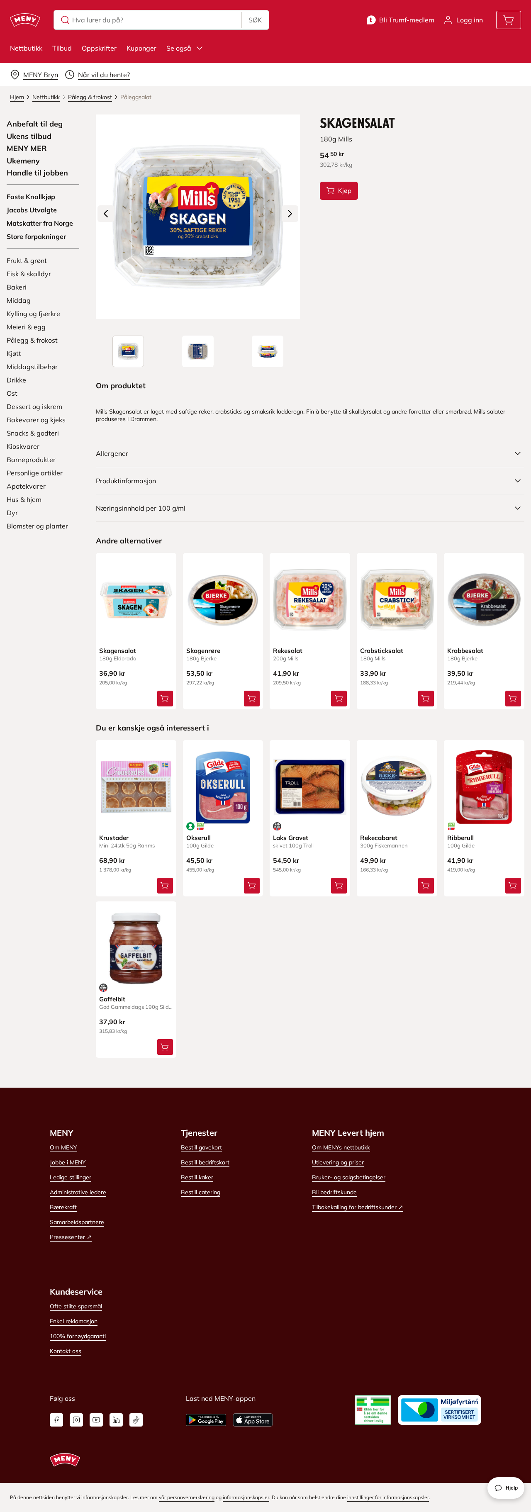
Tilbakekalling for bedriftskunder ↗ (357, 1207)
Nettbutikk (26, 48)
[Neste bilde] (290, 213)
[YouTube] (96, 1420)
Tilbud (62, 48)
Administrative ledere (78, 1192)
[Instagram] (76, 1420)
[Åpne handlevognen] (508, 20)
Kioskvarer (23, 446)
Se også (178, 48)
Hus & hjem (24, 499)
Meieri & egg (26, 327)
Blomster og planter (37, 526)
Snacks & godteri (33, 433)
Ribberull (460, 838)
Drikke (16, 380)
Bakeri (17, 287)
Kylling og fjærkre (33, 313)
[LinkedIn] (116, 1420)
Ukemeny (23, 161)
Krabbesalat (465, 651)
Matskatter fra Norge (40, 223)
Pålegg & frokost (32, 340)
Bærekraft (63, 1207)
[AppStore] (253, 1420)
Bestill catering (200, 1192)
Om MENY (63, 1147)
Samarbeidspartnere (77, 1222)
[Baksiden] (198, 351)
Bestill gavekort (201, 1147)
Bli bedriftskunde (334, 1192)
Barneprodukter (31, 459)
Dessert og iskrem (34, 406)
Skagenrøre (203, 651)
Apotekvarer (26, 486)
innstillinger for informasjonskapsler (388, 1497)
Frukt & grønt (27, 260)
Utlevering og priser (338, 1162)
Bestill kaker (197, 1177)
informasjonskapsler (246, 1497)
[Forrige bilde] (105, 213)
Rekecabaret (378, 838)
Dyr (12, 513)
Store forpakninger (36, 236)
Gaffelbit (112, 999)
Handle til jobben (37, 173)
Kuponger (141, 48)
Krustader (114, 838)
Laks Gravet (290, 838)
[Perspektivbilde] (267, 351)
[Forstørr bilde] (198, 216)
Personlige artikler (35, 473)
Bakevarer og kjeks (36, 420)
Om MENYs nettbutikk (341, 1147)
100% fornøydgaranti (78, 1336)
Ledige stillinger (70, 1177)
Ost (12, 393)
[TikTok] (136, 1420)
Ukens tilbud (29, 136)
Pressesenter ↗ (71, 1237)
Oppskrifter (99, 48)
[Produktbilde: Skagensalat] (128, 351)
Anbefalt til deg (35, 124)
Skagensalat (117, 651)
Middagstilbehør (32, 367)
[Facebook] (56, 1420)
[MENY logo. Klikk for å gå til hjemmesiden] (25, 20)
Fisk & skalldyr (29, 274)
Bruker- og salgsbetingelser (348, 1177)
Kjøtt (14, 353)
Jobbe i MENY (68, 1162)
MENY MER (27, 148)
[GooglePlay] (206, 1420)
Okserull (198, 838)
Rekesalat (287, 651)
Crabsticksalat (381, 651)
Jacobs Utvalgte (32, 210)
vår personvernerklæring (186, 1497)
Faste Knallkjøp (31, 196)
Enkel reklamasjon (73, 1321)
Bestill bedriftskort (205, 1162)
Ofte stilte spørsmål (76, 1306)
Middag (19, 300)
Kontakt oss (65, 1351)
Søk (255, 20)
